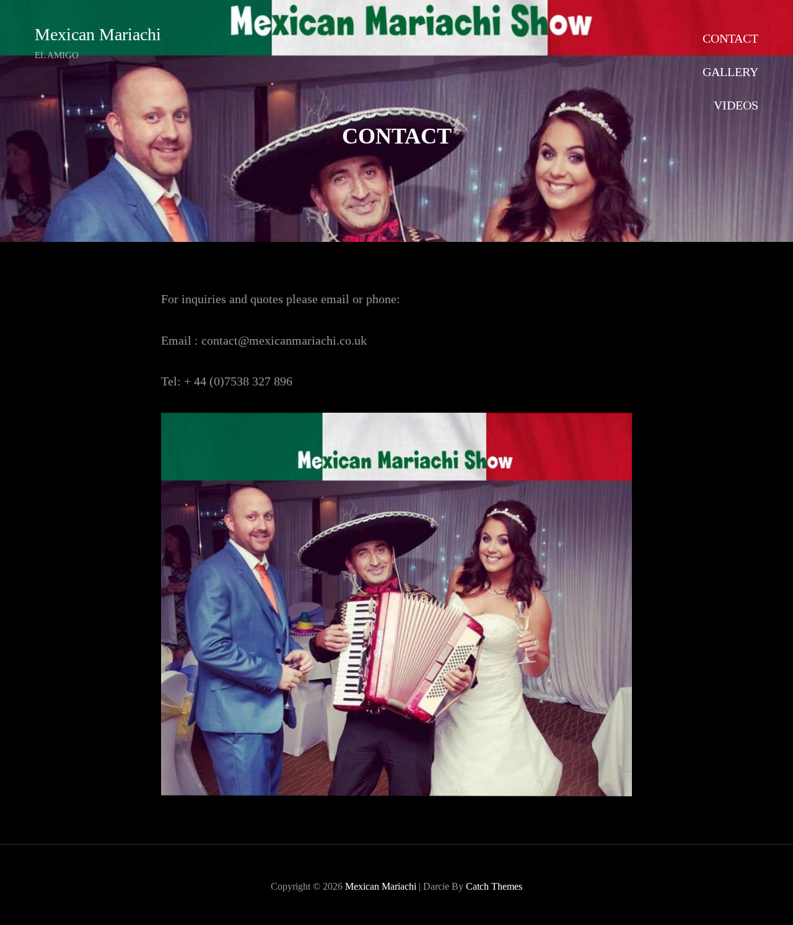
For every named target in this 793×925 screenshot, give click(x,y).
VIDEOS (736, 105)
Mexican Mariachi (98, 34)
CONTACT (730, 38)
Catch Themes (494, 886)
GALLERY (730, 72)
